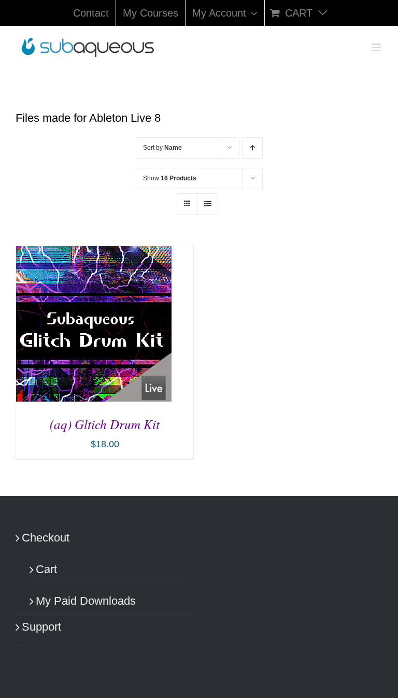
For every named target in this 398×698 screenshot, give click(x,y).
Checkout (45, 537)
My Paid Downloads (86, 600)
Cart (46, 569)
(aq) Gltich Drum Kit (105, 424)
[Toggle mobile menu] (377, 47)
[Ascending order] (253, 148)
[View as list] (207, 204)
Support (41, 626)
